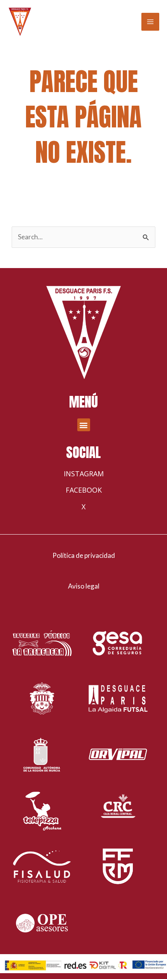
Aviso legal (83, 586)
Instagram (84, 473)
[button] (83, 424)
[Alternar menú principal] (150, 22)
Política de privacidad (83, 555)
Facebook (84, 490)
